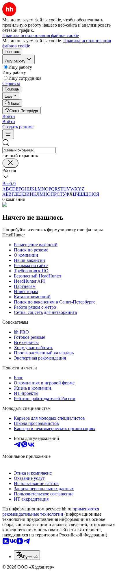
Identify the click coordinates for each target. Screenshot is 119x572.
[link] (12, 103)
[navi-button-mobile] (8, 134)
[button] (8, 116)
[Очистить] (10, 163)
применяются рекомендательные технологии (50, 511)
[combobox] (29, 150)
